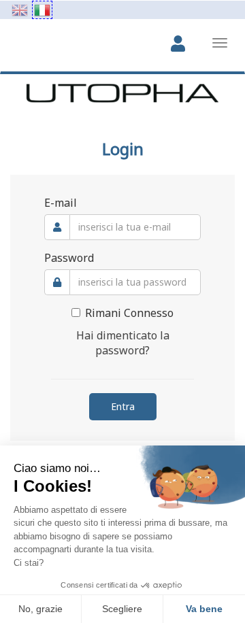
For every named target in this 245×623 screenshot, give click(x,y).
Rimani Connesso (129, 312)
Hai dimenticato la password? (122, 343)
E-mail (60, 202)
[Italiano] (42, 10)
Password (69, 257)
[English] (19, 9)
